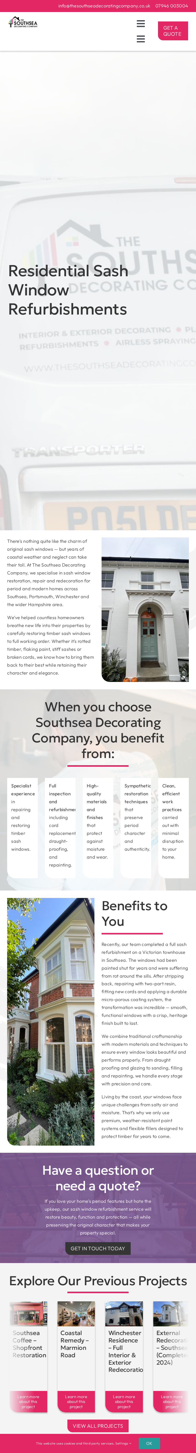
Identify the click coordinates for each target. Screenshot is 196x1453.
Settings (122, 1443)
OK (149, 1443)
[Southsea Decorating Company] (23, 18)
